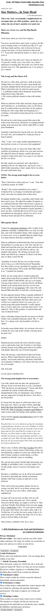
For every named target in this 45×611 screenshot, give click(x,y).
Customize (4, 551)
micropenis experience (18, 228)
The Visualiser (28, 447)
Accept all (14, 551)
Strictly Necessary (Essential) (14, 561)
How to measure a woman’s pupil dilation (25, 409)
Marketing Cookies (10, 596)
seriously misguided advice (22, 416)
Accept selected (6, 610)
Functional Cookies (11, 574)
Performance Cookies (11, 582)
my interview (20, 287)
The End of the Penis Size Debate (20, 405)
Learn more (22, 546)
